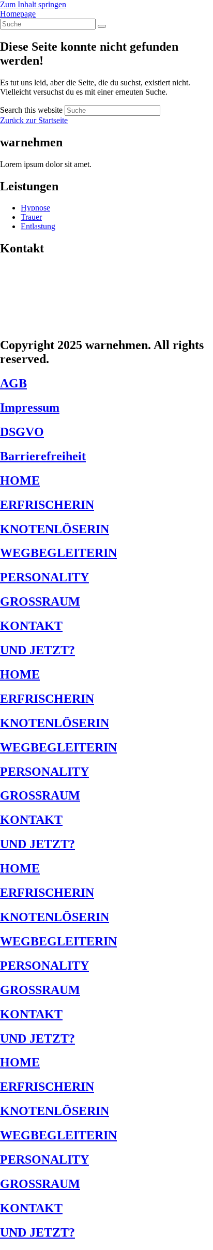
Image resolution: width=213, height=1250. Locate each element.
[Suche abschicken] (102, 26)
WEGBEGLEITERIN (58, 553)
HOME (20, 480)
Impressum (29, 407)
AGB (13, 383)
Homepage (18, 13)
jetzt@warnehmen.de (53, 323)
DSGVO (22, 432)
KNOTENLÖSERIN (54, 529)
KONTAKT (31, 625)
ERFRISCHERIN (47, 504)
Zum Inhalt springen (33, 4)
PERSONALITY (44, 577)
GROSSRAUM (40, 601)
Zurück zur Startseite (34, 120)
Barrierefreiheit (43, 456)
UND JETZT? (37, 650)
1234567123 (33, 305)
